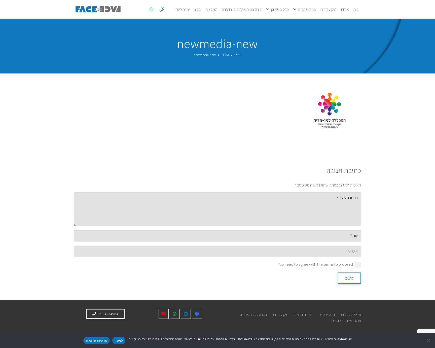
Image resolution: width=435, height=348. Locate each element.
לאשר (119, 340)
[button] (294, 9)
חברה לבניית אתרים (253, 314)
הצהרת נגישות (303, 314)
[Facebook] (197, 314)
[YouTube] (164, 314)
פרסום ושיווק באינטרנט (346, 320)
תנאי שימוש (327, 314)
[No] (428, 340)
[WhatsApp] (151, 9)
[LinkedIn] (186, 314)
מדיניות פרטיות (351, 314)
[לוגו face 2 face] (98, 9)
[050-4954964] (161, 9)
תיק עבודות (280, 314)
